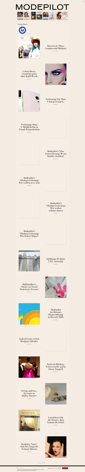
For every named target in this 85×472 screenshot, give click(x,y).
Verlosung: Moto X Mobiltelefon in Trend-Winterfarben (29, 127)
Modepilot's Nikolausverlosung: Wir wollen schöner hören (55, 207)
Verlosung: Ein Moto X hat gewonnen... (56, 100)
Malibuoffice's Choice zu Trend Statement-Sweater (29, 286)
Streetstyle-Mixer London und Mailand (55, 47)
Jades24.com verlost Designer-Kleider (29, 340)
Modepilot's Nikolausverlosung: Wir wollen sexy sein (29, 180)
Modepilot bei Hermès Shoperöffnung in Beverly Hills (56, 313)
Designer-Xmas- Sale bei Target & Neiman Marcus (29, 446)
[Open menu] (83, 1)
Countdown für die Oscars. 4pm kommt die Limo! (55, 420)
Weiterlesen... (55, 104)
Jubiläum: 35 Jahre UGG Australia (55, 260)
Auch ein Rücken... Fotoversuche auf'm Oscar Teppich (56, 366)
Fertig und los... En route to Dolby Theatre (29, 393)
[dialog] (42, 469)
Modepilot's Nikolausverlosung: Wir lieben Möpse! (29, 233)
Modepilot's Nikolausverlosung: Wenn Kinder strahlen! (55, 153)
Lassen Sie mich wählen (51, 468)
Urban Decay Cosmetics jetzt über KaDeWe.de (29, 73)
